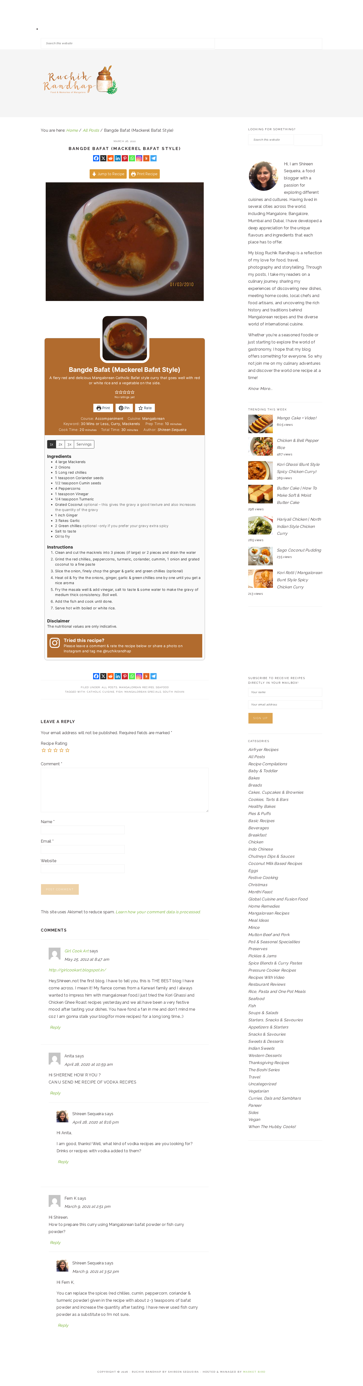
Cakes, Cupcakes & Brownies (275, 792)
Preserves (257, 948)
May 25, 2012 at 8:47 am (86, 959)
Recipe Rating (54, 743)
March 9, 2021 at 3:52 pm (95, 1271)
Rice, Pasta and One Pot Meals (276, 991)
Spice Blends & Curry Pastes (275, 963)
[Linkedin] (118, 158)
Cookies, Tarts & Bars (268, 799)
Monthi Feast (260, 892)
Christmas (257, 884)
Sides (253, 1112)
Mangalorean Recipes (136, 687)
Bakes (254, 778)
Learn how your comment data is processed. (158, 912)
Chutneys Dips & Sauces (271, 856)
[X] (103, 158)
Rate (147, 408)
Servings (84, 444)
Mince (254, 927)
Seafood (162, 687)
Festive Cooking (263, 877)
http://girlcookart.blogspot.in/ (77, 970)
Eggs (253, 870)
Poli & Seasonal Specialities (274, 941)
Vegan (254, 1119)
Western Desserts (265, 1055)
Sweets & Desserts (265, 1041)
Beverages (258, 828)
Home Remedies (264, 906)
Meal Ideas (258, 920)
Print (105, 408)
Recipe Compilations (267, 764)
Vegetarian (258, 1091)
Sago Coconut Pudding (299, 550)
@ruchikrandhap (117, 651)
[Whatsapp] (132, 158)
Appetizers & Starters (268, 1027)
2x (60, 444)
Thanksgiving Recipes (268, 1062)
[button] (117, 392)
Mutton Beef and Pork (268, 934)
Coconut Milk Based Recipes (275, 863)
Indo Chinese (260, 849)
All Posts (109, 687)
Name (48, 821)
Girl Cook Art (76, 951)
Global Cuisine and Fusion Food (278, 899)
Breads (255, 785)
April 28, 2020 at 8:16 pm (95, 1122)
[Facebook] (96, 158)
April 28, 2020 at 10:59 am (88, 1064)
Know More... (260, 388)
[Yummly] (146, 158)
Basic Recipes (261, 820)
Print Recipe (147, 174)
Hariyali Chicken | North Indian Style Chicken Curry (299, 526)
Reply (55, 1027)
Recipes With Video (266, 977)
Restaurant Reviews (266, 984)
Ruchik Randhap (80, 81)
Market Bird (254, 1371)
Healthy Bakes (261, 806)
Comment (51, 764)
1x (51, 444)
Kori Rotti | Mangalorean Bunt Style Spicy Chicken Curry (299, 579)
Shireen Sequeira (172, 429)
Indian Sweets (261, 1048)
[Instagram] (139, 158)
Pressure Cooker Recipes (272, 970)
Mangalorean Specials (142, 691)
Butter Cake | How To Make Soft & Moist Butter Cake (297, 495)
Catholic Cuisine (100, 691)
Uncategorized (262, 1084)
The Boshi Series (264, 1069)
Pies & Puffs (259, 813)
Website (48, 860)
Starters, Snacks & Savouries (275, 1020)
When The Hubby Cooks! (272, 1126)
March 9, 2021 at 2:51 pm (87, 1206)
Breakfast (257, 835)
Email (47, 841)
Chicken (255, 842)
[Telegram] (153, 158)
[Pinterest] (125, 158)
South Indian (173, 691)
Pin (126, 408)
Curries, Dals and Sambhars (274, 1098)
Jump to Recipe (110, 174)
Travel (254, 1077)
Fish (119, 691)
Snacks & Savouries (267, 1034)
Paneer (255, 1105)
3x (69, 444)
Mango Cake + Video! (296, 418)
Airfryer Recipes (263, 749)
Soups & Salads (263, 1012)
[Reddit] (110, 158)
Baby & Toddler (263, 770)
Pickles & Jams (262, 956)
